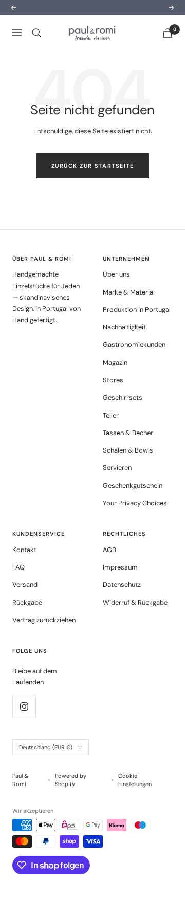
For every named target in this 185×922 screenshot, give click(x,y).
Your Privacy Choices (135, 503)
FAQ (18, 567)
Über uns (116, 274)
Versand (25, 584)
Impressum (120, 567)
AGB (109, 549)
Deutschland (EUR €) (45, 747)
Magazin (115, 362)
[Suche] (36, 32)
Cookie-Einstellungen (135, 780)
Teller (111, 415)
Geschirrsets (122, 397)
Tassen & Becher (128, 432)
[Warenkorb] (167, 33)
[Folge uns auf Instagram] (23, 706)
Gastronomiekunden (134, 344)
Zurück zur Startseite (92, 165)
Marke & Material (129, 292)
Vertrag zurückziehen (44, 620)
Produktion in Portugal (137, 309)
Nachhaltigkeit (124, 327)
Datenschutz (122, 584)
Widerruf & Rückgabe (135, 602)
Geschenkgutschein (132, 485)
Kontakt (24, 549)
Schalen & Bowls (128, 450)
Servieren (117, 467)
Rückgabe (27, 602)
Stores (113, 380)
